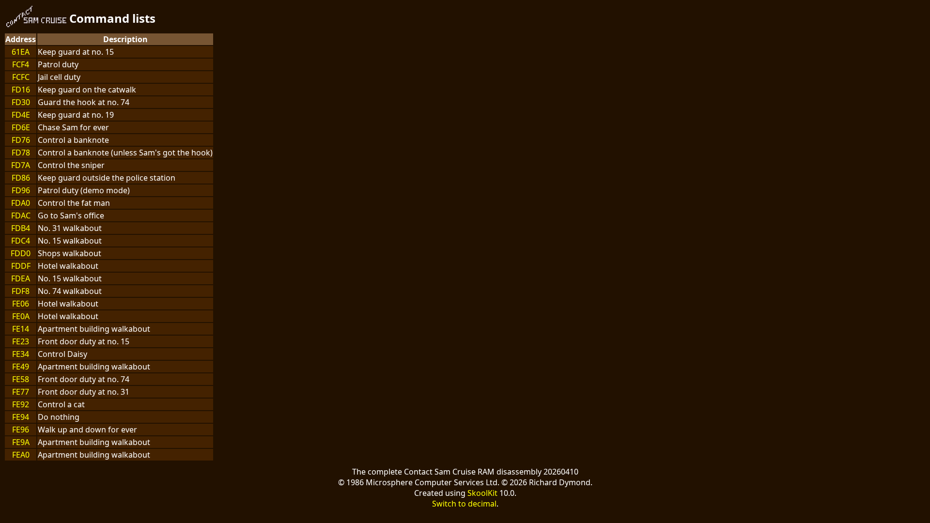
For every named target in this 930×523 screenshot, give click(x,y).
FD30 (21, 102)
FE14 (20, 328)
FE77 (20, 391)
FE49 (20, 366)
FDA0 (20, 203)
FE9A (21, 442)
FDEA (20, 278)
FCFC (21, 77)
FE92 (20, 404)
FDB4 (20, 228)
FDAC (21, 215)
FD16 (21, 89)
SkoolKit (482, 493)
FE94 (20, 417)
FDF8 (21, 291)
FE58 (20, 379)
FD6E (21, 127)
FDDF (21, 266)
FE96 (20, 429)
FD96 (21, 190)
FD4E (21, 114)
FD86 (21, 177)
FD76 (21, 140)
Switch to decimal (464, 503)
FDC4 (20, 240)
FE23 (20, 341)
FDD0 (21, 253)
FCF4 (20, 64)
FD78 (21, 152)
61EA (21, 51)
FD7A (20, 165)
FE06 (20, 303)
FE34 (20, 354)
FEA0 (21, 454)
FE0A (21, 316)
